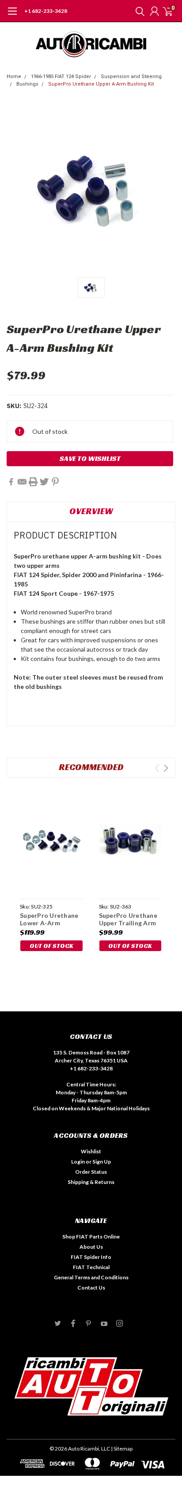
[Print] (33, 481)
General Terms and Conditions (91, 1277)
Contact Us (91, 1287)
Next (166, 768)
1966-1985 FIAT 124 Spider (61, 76)
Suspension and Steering (131, 76)
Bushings (27, 84)
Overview (91, 511)
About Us (91, 1246)
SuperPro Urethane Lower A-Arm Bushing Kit (49, 923)
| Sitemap (122, 1448)
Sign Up (101, 1161)
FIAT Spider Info (91, 1257)
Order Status (91, 1171)
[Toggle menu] (12, 15)
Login (78, 1161)
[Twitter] (44, 481)
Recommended (91, 767)
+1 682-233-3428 (45, 11)
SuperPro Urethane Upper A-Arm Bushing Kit (101, 84)
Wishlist (91, 1151)
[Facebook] (11, 481)
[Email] (22, 481)
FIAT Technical (91, 1267)
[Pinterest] (55, 481)
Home (14, 76)
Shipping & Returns (91, 1182)
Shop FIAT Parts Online (91, 1236)
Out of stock (51, 946)
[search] (138, 11)
